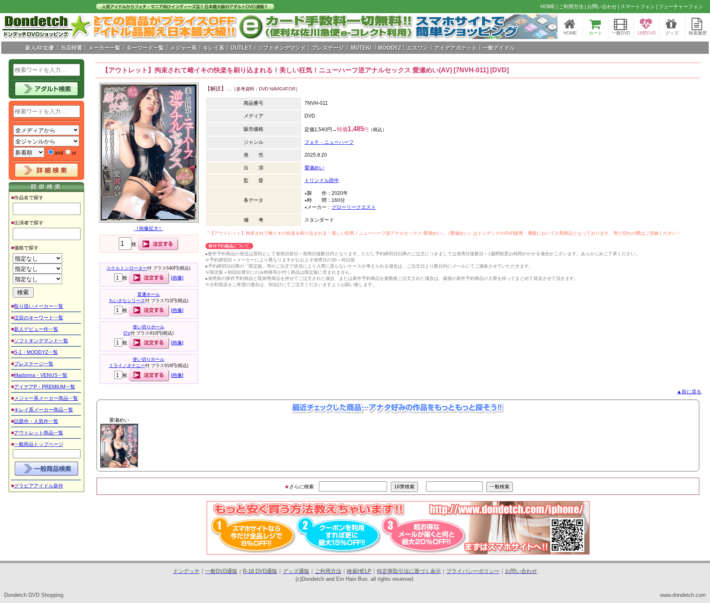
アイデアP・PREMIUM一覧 (44, 387)
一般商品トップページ (38, 444)
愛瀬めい (314, 168)
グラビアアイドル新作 (38, 486)
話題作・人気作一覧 (36, 421)
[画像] (177, 278)
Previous (83, 445)
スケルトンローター (126, 268)
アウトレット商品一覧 (38, 433)
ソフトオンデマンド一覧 (41, 341)
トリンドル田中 (321, 180)
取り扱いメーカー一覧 (38, 306)
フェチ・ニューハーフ (329, 142)
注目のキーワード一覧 (38, 318)
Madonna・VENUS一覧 (40, 375)
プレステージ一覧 (33, 364)
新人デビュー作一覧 (36, 329)
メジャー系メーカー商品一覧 (46, 398)
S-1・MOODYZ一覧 (36, 352)
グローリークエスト (354, 207)
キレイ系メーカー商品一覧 (43, 410)
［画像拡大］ (149, 228)
